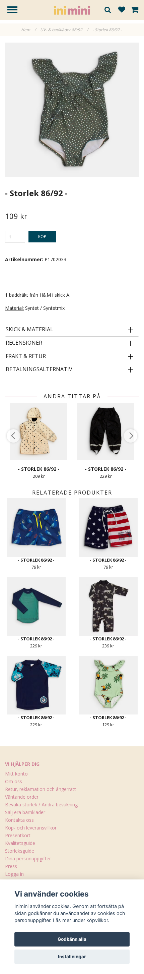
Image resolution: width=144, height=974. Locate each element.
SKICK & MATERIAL (29, 330)
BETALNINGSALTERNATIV (39, 369)
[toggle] (15, 10)
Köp (42, 236)
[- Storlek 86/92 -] (72, 110)
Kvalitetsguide (20, 843)
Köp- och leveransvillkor (31, 827)
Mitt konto (16, 773)
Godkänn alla (72, 939)
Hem (28, 30)
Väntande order (22, 797)
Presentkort (17, 835)
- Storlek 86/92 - (107, 30)
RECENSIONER (24, 343)
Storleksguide (19, 851)
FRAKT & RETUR (26, 356)
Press (11, 866)
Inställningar (72, 956)
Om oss (13, 781)
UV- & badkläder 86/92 (64, 30)
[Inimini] (72, 9)
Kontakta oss (19, 820)
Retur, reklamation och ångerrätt (40, 789)
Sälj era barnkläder (25, 812)
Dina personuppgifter (28, 858)
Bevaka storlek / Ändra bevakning (41, 804)
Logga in (14, 874)
